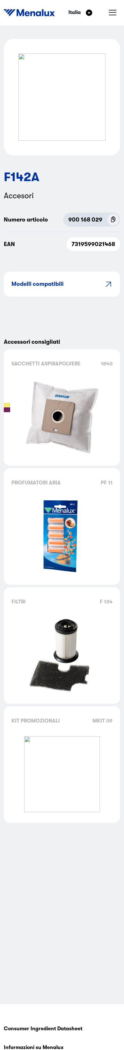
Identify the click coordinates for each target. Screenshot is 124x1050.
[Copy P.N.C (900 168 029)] (113, 219)
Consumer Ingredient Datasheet (43, 1029)
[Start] (29, 12)
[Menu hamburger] (112, 12)
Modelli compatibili (37, 284)
